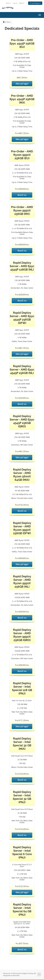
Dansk (8, 3)
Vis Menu (7, 22)
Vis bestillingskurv (35, 3)
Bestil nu (22, 195)
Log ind (15, 3)
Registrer (22, 3)
